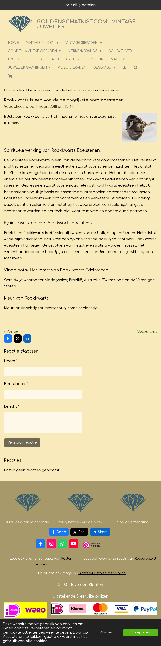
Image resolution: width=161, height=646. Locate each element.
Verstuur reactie (22, 442)
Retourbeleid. (145, 558)
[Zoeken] (136, 67)
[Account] (124, 67)
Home (9, 90)
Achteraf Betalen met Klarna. (102, 573)
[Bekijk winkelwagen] (10, 76)
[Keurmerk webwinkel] (92, 550)
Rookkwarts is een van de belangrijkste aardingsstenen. (70, 90)
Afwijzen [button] (106, 632)
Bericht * (11, 406)
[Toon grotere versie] (139, 127)
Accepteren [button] (140, 632)
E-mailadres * (16, 384)
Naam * (10, 361)
